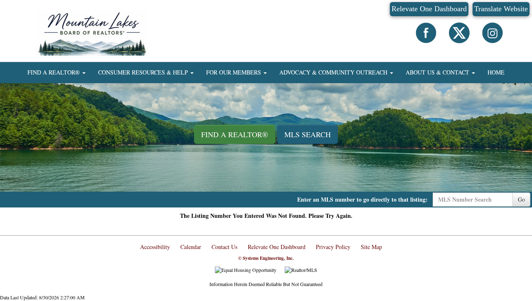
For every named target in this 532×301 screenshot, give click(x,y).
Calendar (190, 247)
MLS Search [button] (307, 134)
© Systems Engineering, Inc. (266, 258)
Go (521, 199)
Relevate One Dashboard (429, 9)
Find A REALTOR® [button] (234, 134)
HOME (496, 72)
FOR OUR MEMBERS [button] (234, 72)
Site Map (371, 247)
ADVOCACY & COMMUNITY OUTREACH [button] (334, 72)
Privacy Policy (333, 247)
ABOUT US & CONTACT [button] (438, 72)
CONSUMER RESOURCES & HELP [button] (144, 72)
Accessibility (155, 247)
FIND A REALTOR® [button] (54, 72)
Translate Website (501, 9)
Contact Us (224, 247)
